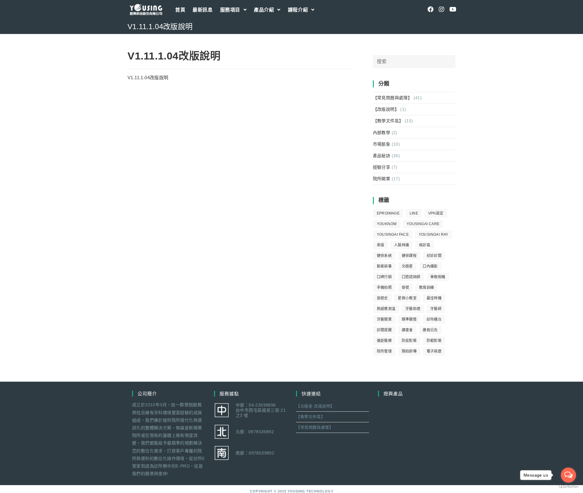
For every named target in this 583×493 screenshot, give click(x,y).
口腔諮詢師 (411, 277)
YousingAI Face (393, 234)
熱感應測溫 (386, 309)
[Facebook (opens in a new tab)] (430, 9)
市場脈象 (381, 144)
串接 (380, 245)
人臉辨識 (401, 245)
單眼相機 (437, 277)
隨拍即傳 (409, 351)
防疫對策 (409, 341)
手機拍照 (384, 287)
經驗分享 (381, 167)
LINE (414, 213)
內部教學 (381, 132)
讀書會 (407, 330)
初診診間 (434, 256)
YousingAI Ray (433, 234)
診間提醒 (384, 330)
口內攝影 (430, 266)
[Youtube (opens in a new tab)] (452, 9)
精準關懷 (409, 319)
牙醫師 (436, 309)
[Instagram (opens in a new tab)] (441, 9)
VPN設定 (436, 213)
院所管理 (384, 351)
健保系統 (384, 256)
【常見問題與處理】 (392, 97)
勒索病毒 (384, 266)
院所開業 (381, 178)
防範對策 (434, 341)
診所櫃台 (434, 319)
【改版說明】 (386, 109)
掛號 (405, 287)
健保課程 (409, 256)
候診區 (424, 245)
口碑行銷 (384, 277)
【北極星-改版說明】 (315, 406)
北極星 (407, 266)
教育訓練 (426, 287)
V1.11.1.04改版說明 (148, 77)
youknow (387, 224)
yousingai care (423, 224)
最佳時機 (434, 298)
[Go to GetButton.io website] (568, 487)
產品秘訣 (381, 155)
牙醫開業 (384, 319)
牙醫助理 (413, 309)
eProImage (388, 213)
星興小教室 (407, 298)
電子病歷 (434, 351)
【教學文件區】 (388, 120)
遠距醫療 (384, 341)
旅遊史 (382, 298)
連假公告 (430, 330)
